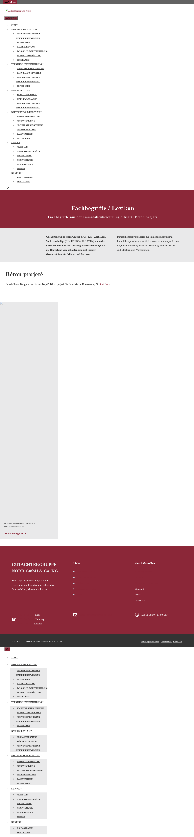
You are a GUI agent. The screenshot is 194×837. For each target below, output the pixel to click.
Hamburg (139, 577)
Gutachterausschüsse (28, 151)
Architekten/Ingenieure (30, 125)
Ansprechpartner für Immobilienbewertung (28, 36)
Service (15, 143)
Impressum (154, 642)
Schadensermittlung (28, 116)
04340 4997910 (26, 614)
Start (14, 25)
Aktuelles (22, 147)
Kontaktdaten (25, 177)
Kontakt (16, 173)
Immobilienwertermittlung (32, 51)
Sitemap (21, 169)
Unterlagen (23, 60)
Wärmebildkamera (27, 99)
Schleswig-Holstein (143, 571)
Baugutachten (25, 134)
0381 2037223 (25, 623)
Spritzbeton (105, 284)
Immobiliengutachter (29, 73)
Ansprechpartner (26, 129)
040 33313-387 (26, 619)
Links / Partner (25, 164)
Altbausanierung (26, 121)
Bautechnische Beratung (25, 112)
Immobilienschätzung (29, 55)
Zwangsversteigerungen (30, 69)
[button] (7, 188)
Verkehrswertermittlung (26, 64)
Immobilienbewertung (24, 29)
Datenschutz (166, 642)
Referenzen (23, 42)
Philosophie (23, 182)
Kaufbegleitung (26, 47)
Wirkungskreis (25, 160)
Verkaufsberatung (27, 95)
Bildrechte (177, 642)
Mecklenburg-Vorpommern (147, 583)
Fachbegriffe (24, 156)
